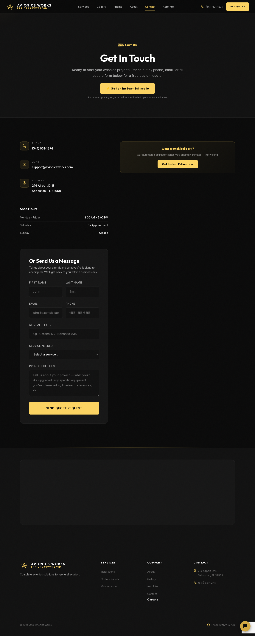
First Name (37, 282)
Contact (150, 6)
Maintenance (109, 586)
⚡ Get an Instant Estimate (127, 88)
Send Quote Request (64, 408)
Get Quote (237, 6)
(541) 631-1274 (42, 148)
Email (33, 303)
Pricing (117, 6)
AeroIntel (169, 6)
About (134, 6)
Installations (108, 571)
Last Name (74, 282)
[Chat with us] (245, 626)
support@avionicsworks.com (52, 167)
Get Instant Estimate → (177, 164)
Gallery (101, 6)
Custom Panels (110, 579)
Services (83, 6)
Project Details (42, 366)
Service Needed (41, 345)
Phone (71, 303)
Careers (152, 599)
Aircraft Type (40, 324)
